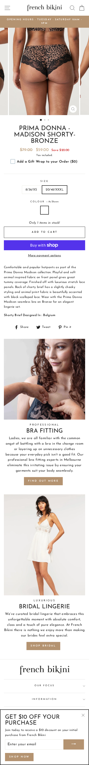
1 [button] (41, 120)
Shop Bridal (43, 646)
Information (44, 699)
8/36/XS (31, 189)
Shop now (19, 757)
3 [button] (49, 120)
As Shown (44, 210)
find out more (43, 481)
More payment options (44, 255)
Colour (44, 202)
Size (44, 181)
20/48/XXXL (54, 189)
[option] (44, 21)
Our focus (44, 685)
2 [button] (45, 120)
